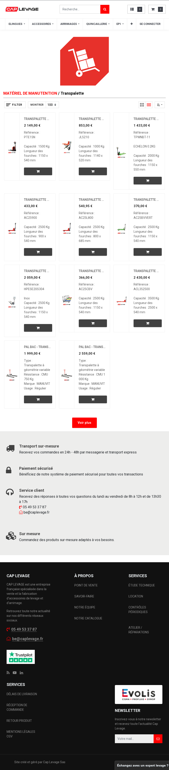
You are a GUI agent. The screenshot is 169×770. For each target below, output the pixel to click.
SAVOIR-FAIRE (84, 596)
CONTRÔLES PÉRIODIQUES (138, 610)
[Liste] (148, 104)
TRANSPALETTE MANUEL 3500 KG (147, 271)
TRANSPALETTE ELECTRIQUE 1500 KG (37, 119)
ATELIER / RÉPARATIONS (139, 630)
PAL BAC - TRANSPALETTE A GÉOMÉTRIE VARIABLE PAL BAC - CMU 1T (92, 347)
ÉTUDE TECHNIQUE (142, 585)
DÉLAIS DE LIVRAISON (22, 694)
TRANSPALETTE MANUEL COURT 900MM (37, 199)
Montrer (37, 104)
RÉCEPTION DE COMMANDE (17, 707)
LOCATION (136, 596)
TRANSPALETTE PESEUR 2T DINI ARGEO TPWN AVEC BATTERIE (147, 119)
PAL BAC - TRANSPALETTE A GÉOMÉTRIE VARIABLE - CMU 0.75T (37, 347)
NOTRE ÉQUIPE (84, 607)
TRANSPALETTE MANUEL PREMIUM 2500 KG (92, 271)
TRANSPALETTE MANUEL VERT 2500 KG (147, 199)
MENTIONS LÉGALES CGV (21, 734)
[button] (131, 23)
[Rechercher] (104, 9)
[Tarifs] (141, 104)
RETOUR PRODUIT (19, 720)
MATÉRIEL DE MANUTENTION (30, 93)
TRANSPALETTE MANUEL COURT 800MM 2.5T (92, 199)
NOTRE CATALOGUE (88, 618)
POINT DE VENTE (86, 585)
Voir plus (84, 423)
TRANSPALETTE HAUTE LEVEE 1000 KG (92, 119)
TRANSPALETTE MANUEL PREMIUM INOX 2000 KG (37, 271)
